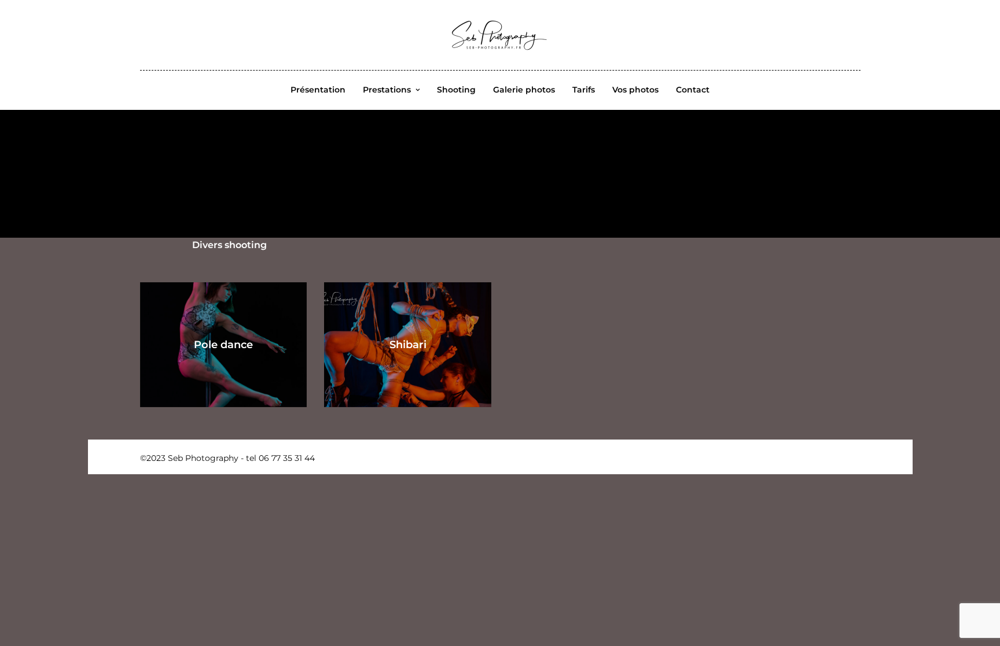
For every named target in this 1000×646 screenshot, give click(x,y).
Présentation (318, 89)
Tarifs (583, 89)
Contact (692, 89)
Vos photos (635, 89)
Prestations (387, 89)
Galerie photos (524, 89)
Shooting (456, 89)
